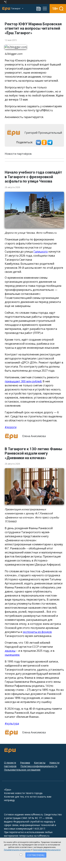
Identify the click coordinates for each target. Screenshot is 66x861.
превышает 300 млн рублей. (23, 381)
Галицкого (41, 251)
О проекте (10, 762)
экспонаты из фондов (37, 632)
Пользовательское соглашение (22, 769)
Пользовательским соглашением (17, 850)
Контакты (39, 762)
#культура (12, 723)
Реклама (25, 762)
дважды (10, 651)
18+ (55, 8)
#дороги (10, 427)
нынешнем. (12, 655)
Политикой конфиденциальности (47, 850)
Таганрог (16, 8)
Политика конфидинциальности (38, 766)
